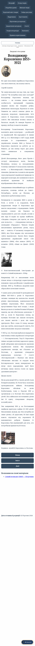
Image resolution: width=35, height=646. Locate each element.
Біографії (12, 3)
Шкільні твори (24, 7)
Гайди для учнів (26, 12)
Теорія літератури (13, 31)
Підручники (12, 17)
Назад (17, 455)
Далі (17, 466)
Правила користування (17, 35)
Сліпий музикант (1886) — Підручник (19, 477)
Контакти (25, 31)
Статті (27, 26)
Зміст (17, 460)
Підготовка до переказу (17, 21)
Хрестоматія (23, 17)
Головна (17, 43)
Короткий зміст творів (10, 12)
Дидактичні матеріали (13, 26)
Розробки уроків (11, 7)
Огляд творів (22, 3)
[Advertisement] (17, 496)
